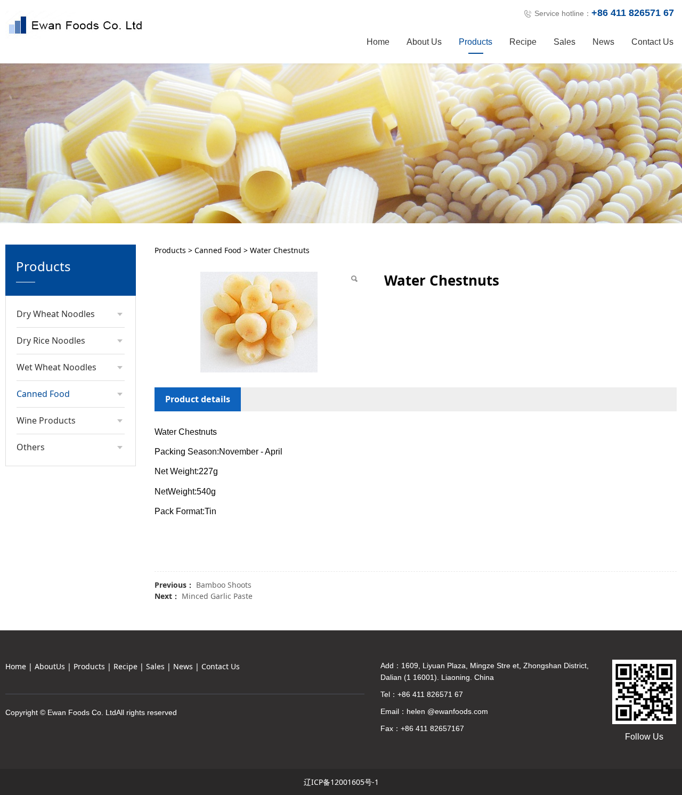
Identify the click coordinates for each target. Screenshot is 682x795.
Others (31, 447)
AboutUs (50, 666)
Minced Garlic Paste (217, 596)
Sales (564, 41)
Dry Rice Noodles (51, 340)
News (603, 41)
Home (378, 41)
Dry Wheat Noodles (56, 314)
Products (475, 41)
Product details (197, 399)
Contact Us (652, 41)
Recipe (523, 41)
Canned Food (43, 394)
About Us (424, 41)
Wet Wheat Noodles (56, 367)
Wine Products (46, 420)
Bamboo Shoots (223, 585)
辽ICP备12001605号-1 (341, 782)
